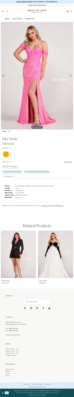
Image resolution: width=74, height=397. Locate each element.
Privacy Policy (27, 384)
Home (7, 19)
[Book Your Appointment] (67, 11)
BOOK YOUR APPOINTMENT (25, 2)
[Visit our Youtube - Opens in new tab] (49, 308)
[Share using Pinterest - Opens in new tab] (9, 131)
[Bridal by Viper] (37, 11)
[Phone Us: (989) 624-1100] (7, 11)
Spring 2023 (30, 19)
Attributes (8, 177)
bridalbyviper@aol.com (13, 335)
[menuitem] (3, 11)
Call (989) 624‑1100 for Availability (37, 172)
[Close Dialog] (3, 393)
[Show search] (71, 11)
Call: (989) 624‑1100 (12, 329)
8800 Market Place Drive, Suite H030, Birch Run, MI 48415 (16, 323)
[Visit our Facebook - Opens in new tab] (25, 308)
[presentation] (25, 254)
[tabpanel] (37, 75)
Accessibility (47, 384)
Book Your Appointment (12, 172)
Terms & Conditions (37, 384)
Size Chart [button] (68, 162)
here (43, 395)
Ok (7, 393)
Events (8, 376)
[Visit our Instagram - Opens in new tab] (31, 308)
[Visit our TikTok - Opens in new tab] (43, 308)
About (8, 373)
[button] (3, 11)
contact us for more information (52, 205)
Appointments (10, 369)
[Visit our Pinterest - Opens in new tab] (37, 308)
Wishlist (8, 371)
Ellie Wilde (17, 19)
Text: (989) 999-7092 (12, 331)
